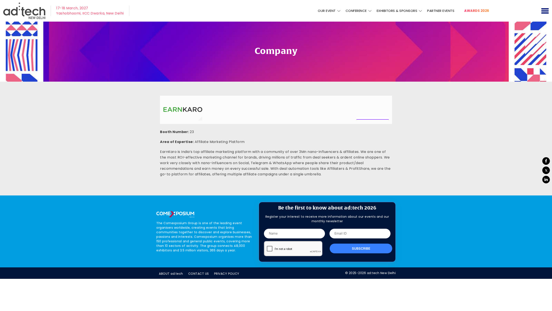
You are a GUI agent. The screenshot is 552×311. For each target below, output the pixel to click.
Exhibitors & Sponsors (397, 10)
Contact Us (198, 273)
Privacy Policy (226, 273)
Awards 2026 (476, 10)
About (171, 273)
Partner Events (440, 10)
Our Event (327, 10)
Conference (356, 10)
